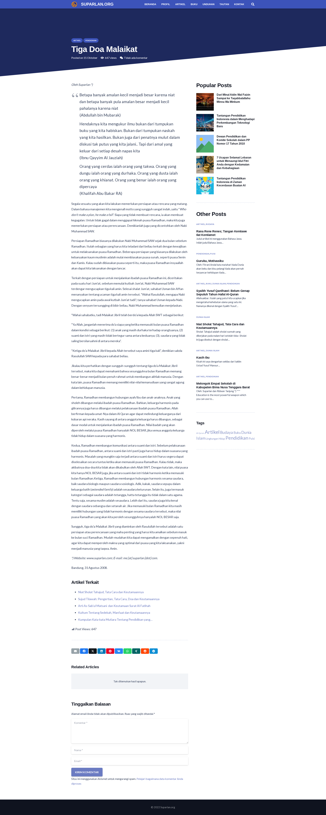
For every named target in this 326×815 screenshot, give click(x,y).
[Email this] (75, 651)
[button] (252, 4)
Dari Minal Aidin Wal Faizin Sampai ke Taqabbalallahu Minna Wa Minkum (233, 98)
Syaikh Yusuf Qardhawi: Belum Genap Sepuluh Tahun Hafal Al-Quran (223, 292)
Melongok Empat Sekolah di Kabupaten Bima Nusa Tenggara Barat (223, 385)
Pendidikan (202, 253)
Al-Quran (200, 433)
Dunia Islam (219, 283)
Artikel (200, 224)
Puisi (212, 253)
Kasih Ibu (203, 357)
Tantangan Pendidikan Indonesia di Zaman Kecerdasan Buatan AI (231, 182)
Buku (209, 283)
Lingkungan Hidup (215, 438)
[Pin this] (110, 651)
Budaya (210, 224)
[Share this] (84, 651)
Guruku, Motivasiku (210, 260)
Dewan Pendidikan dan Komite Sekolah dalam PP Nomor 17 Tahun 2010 (233, 140)
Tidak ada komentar (136, 57)
